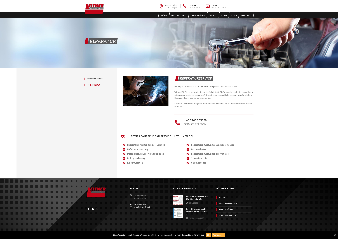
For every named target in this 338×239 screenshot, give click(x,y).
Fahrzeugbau (198, 15)
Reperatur (95, 85)
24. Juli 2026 (193, 203)
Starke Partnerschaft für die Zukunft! (197, 197)
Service (213, 15)
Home (164, 15)
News (234, 15)
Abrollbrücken (226, 209)
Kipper (222, 197)
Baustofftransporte (229, 203)
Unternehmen (179, 15)
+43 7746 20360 (194, 8)
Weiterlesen (218, 235)
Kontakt (246, 15)
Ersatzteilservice (95, 79)
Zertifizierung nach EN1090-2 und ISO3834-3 (197, 211)
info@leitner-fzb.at (219, 8)
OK (208, 235)
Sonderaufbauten (227, 215)
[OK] (334, 235)
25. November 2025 (196, 218)
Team (224, 15)
